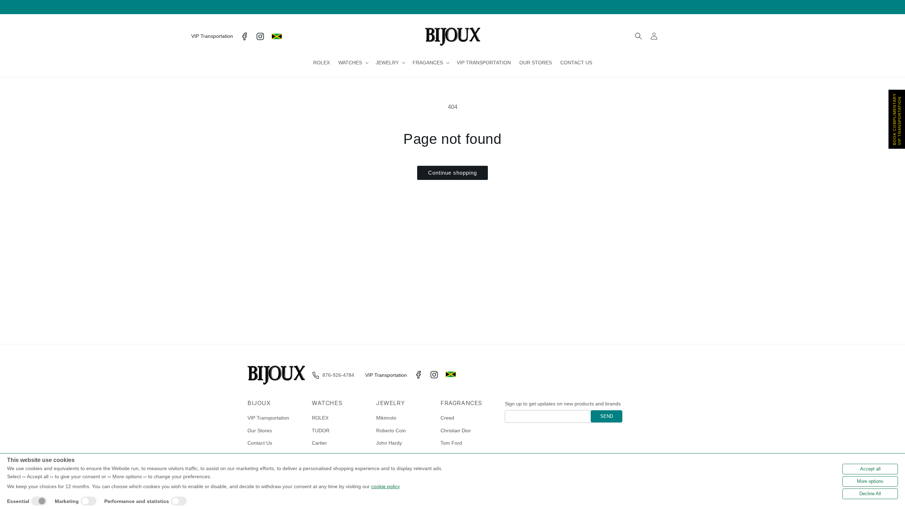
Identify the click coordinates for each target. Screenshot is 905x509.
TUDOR (320, 430)
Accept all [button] (870, 469)
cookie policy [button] (385, 486)
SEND (606, 416)
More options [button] (870, 481)
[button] (353, 62)
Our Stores (259, 430)
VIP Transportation (268, 418)
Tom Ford (451, 443)
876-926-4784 (338, 375)
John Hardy (389, 443)
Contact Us (259, 443)
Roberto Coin (391, 430)
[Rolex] (688, 36)
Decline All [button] (870, 493)
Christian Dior (455, 430)
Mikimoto (386, 418)
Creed (447, 418)
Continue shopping (452, 173)
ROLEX (320, 418)
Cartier (319, 443)
